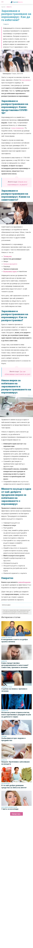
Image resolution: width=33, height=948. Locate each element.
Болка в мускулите (10, 264)
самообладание (24, 582)
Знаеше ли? (4, 710)
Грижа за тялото (6, 637)
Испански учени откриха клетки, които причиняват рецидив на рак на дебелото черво (16, 714)
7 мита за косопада (9, 809)
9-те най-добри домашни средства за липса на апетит (14, 786)
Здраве (3, 6)
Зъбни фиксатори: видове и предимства (13, 739)
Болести (9, 6)
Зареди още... (16, 814)
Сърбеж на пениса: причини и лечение (14, 690)
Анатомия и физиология (9, 807)
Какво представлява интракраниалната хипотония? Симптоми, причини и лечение (14, 665)
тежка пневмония (17, 128)
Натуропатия (5, 783)
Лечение (4, 736)
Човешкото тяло (6, 687)
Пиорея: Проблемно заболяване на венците (15, 763)
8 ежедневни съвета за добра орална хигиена (14, 640)
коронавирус (26, 80)
